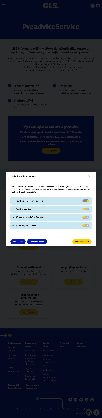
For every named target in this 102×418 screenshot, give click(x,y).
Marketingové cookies (26, 225)
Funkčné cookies (23, 209)
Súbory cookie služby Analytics (30, 217)
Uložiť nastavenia (82, 242)
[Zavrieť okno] (89, 176)
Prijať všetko (18, 242)
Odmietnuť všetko (37, 242)
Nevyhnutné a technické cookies (30, 201)
